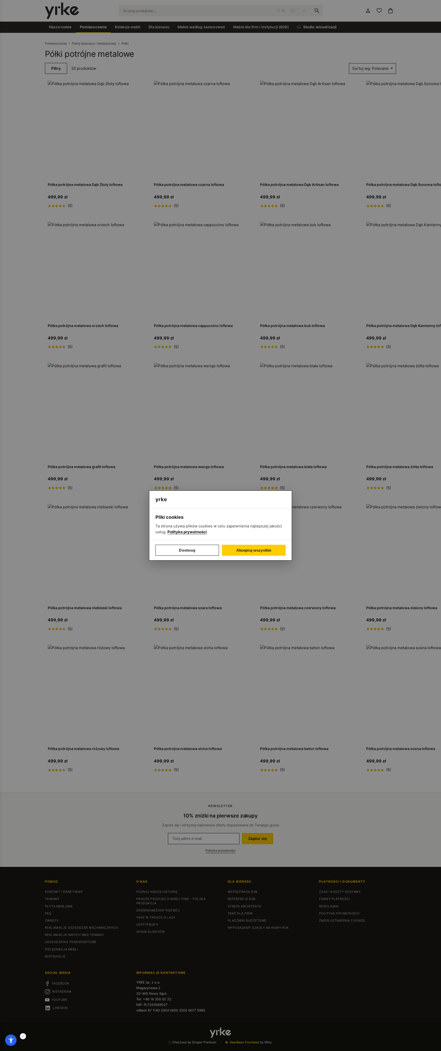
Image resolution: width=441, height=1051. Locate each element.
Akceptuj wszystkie (254, 550)
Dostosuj (187, 550)
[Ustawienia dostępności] (11, 1040)
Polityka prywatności (187, 531)
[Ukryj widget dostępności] (23, 1036)
